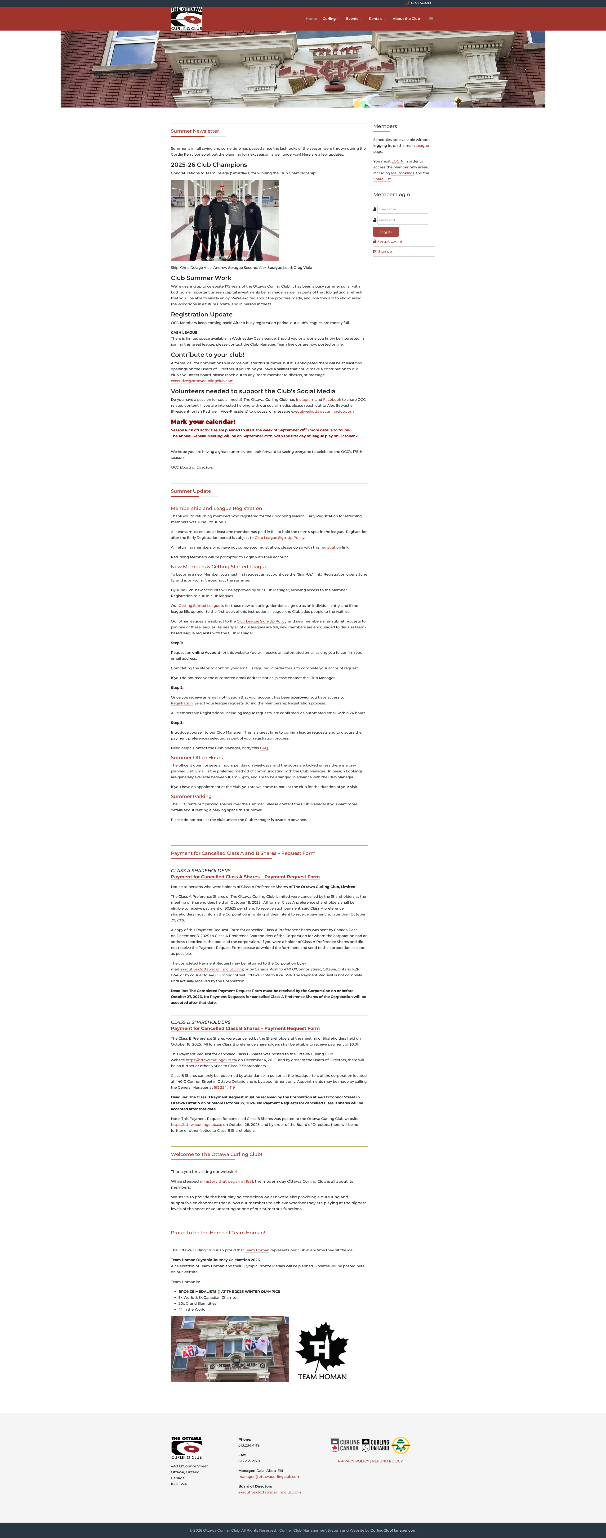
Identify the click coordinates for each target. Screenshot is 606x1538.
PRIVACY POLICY (353, 1461)
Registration (182, 703)
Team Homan (257, 1250)
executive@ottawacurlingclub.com (202, 381)
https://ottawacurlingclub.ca (211, 1060)
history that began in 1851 (228, 1181)
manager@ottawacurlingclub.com (269, 1476)
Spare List (382, 179)
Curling (329, 18)
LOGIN (398, 161)
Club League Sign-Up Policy (279, 537)
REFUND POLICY (387, 1461)
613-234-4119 (421, 3)
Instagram (305, 399)
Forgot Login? (390, 241)
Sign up (385, 251)
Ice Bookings (402, 173)
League (422, 145)
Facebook (332, 399)
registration (331, 547)
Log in (386, 231)
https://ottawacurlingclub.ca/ (196, 1124)
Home (311, 18)
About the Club (406, 18)
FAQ (264, 748)
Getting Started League (199, 605)
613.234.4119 (224, 1087)
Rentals (375, 18)
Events (352, 18)
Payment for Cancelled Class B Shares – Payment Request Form (245, 1028)
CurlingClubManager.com (393, 1530)
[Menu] (431, 19)
